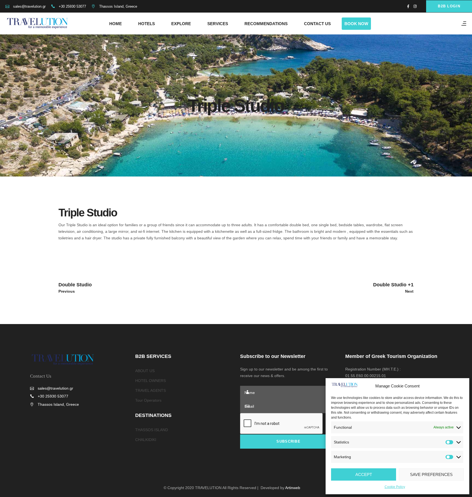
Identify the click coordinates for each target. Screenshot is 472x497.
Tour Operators (148, 400)
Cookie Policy (395, 487)
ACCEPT (363, 474)
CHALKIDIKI (145, 439)
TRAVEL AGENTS (150, 390)
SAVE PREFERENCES (431, 474)
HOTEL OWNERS (150, 380)
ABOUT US (145, 371)
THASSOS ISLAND (151, 430)
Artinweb (292, 488)
